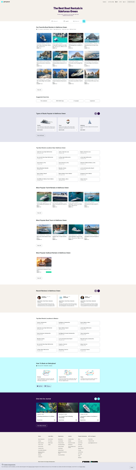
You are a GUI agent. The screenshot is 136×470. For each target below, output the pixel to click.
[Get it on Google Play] (47, 386)
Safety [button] (49, 444)
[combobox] (57, 21)
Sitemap (39, 454)
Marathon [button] (79, 457)
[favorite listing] (98, 43)
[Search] (83, 21)
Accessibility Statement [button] (42, 450)
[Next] (98, 113)
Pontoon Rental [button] (61, 446)
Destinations (70, 444)
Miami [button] (79, 439)
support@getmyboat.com (92, 442)
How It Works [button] (50, 439)
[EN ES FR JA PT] (116, 1)
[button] (111, 1)
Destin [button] (79, 455)
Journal (69, 436)
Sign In (124, 1)
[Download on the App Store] (39, 386)
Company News (71, 439)
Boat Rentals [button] (60, 439)
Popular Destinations (82, 436)
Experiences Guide (71, 442)
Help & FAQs (90, 439)
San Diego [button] (80, 444)
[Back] (95, 113)
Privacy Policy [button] (82, 466)
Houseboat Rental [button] (61, 444)
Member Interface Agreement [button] (41, 452)
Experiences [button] (60, 436)
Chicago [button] (79, 450)
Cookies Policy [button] (41, 448)
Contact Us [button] (40, 456)
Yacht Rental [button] (60, 448)
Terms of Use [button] (31, 466)
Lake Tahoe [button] (80, 442)
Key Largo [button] (80, 453)
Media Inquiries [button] (41, 442)
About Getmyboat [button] (41, 439)
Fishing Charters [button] (61, 442)
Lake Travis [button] (80, 446)
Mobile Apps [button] (50, 442)
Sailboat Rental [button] (60, 450)
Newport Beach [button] (81, 448)
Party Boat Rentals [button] (61, 454)
